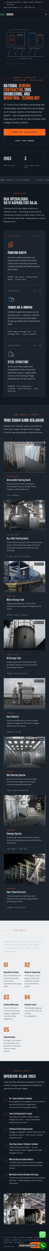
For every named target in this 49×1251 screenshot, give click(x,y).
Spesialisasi (9, 1246)
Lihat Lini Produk (24, 140)
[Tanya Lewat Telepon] (42, 1245)
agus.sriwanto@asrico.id (13, 7)
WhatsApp (39, 1245)
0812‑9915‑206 (29, 7)
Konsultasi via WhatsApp (24, 132)
